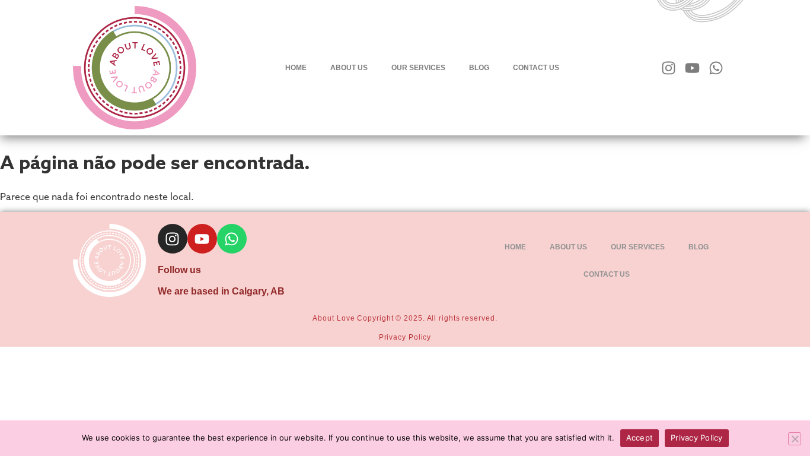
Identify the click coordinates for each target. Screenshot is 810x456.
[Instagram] (668, 68)
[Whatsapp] (716, 68)
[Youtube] (692, 68)
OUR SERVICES (418, 68)
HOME (296, 68)
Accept (639, 437)
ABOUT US (349, 68)
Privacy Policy (405, 337)
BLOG (479, 68)
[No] (794, 438)
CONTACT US (536, 68)
